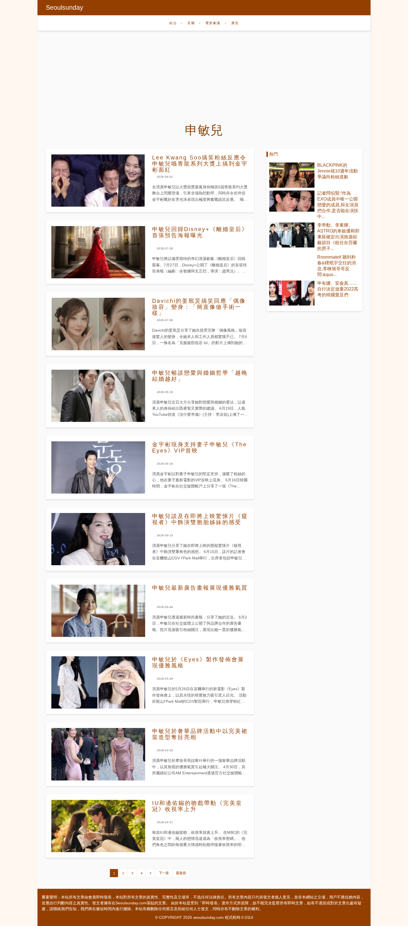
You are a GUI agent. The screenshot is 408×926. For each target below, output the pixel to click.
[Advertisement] (204, 72)
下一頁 (164, 873)
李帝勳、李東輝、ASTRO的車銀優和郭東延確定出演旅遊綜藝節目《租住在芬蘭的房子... (338, 237)
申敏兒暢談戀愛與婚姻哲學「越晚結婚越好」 (200, 376)
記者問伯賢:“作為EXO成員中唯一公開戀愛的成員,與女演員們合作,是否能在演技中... (337, 205)
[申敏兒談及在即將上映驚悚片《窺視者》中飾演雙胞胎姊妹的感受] (98, 539)
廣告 (235, 23)
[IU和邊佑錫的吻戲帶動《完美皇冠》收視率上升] (98, 826)
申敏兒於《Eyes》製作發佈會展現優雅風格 (198, 662)
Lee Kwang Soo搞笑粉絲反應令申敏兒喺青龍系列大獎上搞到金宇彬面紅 (200, 163)
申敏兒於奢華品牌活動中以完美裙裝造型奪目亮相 (200, 734)
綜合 (173, 23)
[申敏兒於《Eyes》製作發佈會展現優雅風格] (98, 682)
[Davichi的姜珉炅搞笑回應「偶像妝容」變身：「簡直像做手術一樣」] (98, 324)
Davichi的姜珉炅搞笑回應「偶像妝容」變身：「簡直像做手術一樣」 (199, 307)
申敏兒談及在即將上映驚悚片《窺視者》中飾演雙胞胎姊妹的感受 (200, 519)
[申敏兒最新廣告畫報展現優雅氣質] (98, 611)
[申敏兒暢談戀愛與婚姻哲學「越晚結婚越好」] (98, 396)
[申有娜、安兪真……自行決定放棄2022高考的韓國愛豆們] (291, 293)
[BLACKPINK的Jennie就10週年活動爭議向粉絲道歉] (291, 175)
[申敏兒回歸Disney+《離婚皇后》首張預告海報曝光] (98, 252)
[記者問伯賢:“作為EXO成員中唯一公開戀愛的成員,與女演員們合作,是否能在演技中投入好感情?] (291, 201)
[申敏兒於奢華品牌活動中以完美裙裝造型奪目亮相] (98, 754)
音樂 (191, 23)
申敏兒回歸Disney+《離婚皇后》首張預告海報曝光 (200, 232)
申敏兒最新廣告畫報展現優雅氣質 (200, 588)
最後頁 (181, 873)
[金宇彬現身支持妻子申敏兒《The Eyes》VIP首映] (98, 467)
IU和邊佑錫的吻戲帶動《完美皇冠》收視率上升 (197, 806)
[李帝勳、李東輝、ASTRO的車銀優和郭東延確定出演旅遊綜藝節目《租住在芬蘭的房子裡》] (291, 235)
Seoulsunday (64, 7)
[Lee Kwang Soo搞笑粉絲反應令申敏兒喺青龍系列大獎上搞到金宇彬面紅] (98, 180)
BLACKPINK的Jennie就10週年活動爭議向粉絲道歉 (337, 171)
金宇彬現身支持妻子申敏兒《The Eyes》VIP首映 (199, 447)
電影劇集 (213, 23)
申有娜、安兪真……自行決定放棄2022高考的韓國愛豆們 (337, 289)
